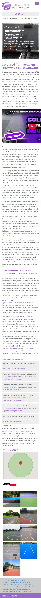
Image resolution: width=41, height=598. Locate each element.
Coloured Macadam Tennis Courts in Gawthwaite (20, 587)
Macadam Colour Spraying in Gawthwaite (17, 591)
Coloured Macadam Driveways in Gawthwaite (18, 585)
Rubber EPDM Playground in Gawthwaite (17, 582)
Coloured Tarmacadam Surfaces (14, 580)
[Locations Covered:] (2, 3)
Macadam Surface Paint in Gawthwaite (16, 589)
